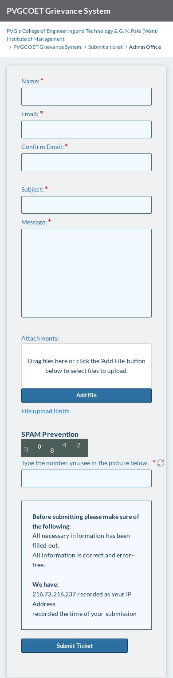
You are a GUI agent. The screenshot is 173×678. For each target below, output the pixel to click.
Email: (30, 114)
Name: (30, 81)
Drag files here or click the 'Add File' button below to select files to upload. (86, 365)
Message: (34, 222)
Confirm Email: (42, 146)
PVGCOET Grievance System (58, 11)
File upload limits (45, 411)
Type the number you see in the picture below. (85, 462)
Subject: (32, 189)
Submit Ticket (75, 645)
